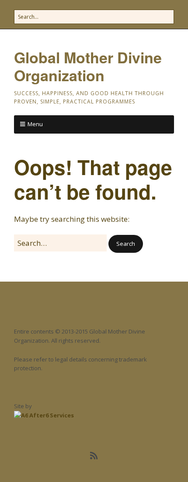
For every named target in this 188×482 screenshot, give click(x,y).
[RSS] (94, 456)
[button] (125, 244)
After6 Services (51, 415)
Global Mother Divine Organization (88, 66)
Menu (35, 124)
